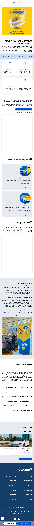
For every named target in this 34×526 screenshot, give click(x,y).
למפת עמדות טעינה (24, 523)
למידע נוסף (28, 187)
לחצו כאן (6, 312)
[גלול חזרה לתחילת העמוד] (2, 518)
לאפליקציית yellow (10, 523)
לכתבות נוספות (25, 458)
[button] (17, 369)
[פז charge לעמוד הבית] (17, 470)
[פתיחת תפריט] (31, 2)
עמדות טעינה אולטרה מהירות (24, 377)
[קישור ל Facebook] (15, 519)
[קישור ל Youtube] (19, 519)
